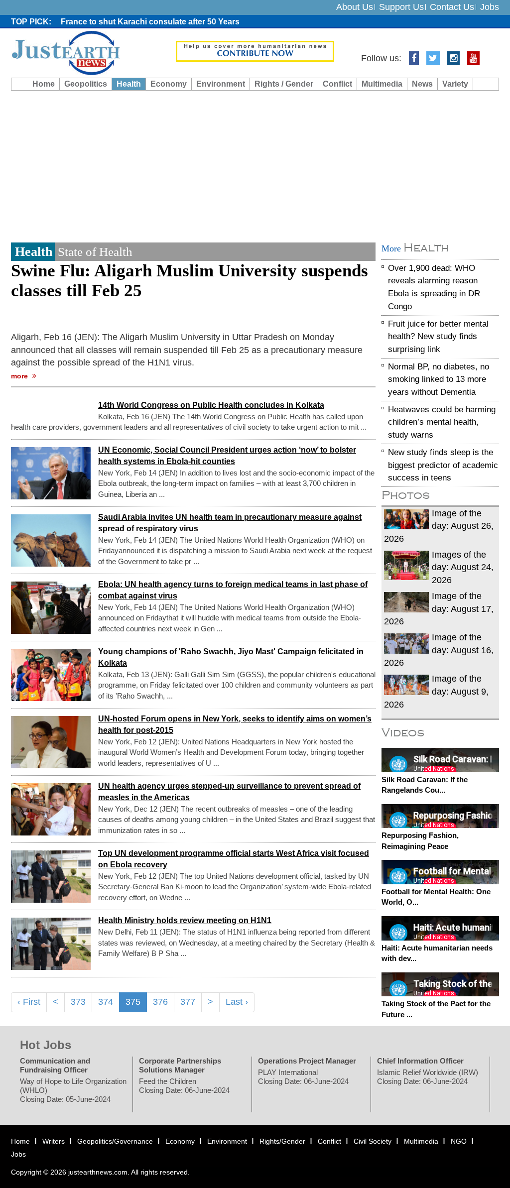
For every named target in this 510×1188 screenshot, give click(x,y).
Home (43, 84)
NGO (459, 1141)
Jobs (489, 7)
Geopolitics (85, 84)
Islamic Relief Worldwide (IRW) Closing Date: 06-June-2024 (427, 1076)
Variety (455, 84)
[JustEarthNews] (65, 52)
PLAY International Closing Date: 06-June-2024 (303, 1076)
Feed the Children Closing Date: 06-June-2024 (184, 1085)
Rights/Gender (282, 1141)
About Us (354, 7)
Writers (53, 1141)
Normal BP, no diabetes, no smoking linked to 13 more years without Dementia (438, 378)
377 (187, 1002)
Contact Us (452, 7)
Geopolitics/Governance (115, 1141)
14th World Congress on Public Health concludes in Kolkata (211, 404)
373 (78, 1002)
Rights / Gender (284, 84)
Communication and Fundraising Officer (55, 1065)
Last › (237, 1002)
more (20, 376)
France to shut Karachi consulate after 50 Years (150, 21)
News (422, 84)
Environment (220, 84)
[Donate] (255, 51)
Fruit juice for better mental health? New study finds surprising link (438, 336)
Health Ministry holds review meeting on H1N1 (184, 920)
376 (160, 1002)
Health (129, 84)
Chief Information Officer (420, 1061)
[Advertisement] (255, 165)
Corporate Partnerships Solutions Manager (180, 1065)
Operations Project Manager (307, 1061)
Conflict (337, 84)
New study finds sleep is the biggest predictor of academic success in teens (443, 465)
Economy (168, 84)
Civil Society (372, 1141)
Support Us (401, 7)
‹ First (28, 1002)
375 (133, 1002)
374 (105, 1002)
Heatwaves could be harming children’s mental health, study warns (442, 421)
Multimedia (382, 84)
